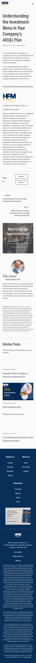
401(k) (13, 45)
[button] (18, 516)
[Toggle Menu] (32, 4)
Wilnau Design (27, 657)
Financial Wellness (21, 45)
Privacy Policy (13, 657)
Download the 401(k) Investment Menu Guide (18, 86)
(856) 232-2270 (22, 547)
